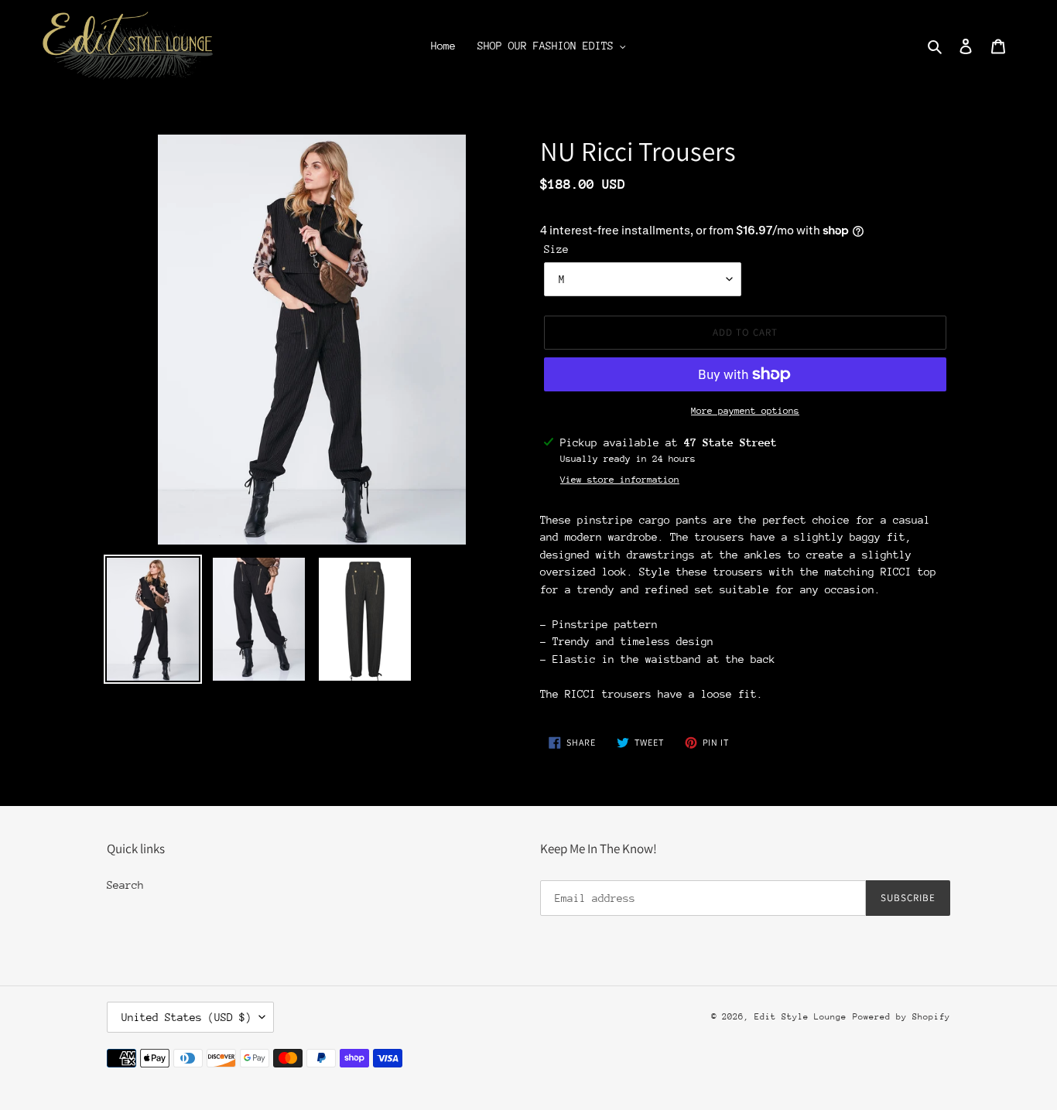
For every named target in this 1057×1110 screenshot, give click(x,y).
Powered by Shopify (901, 1017)
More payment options (745, 410)
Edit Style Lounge (800, 1017)
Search (125, 885)
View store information (619, 479)
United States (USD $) (186, 1017)
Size (556, 249)
